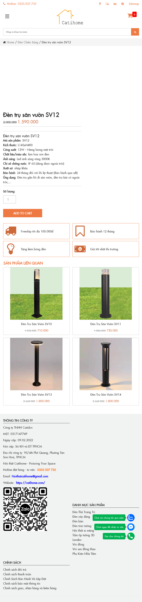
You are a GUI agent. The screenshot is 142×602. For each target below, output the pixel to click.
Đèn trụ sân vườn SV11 (105, 324)
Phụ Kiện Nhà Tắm (84, 553)
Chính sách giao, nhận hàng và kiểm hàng (29, 588)
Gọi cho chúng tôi (114, 536)
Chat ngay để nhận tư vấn (110, 526)
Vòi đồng (78, 544)
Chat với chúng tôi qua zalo (109, 517)
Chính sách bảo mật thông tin (21, 583)
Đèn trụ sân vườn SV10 (36, 324)
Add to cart (22, 213)
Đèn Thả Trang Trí (83, 512)
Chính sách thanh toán (17, 574)
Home (10, 42)
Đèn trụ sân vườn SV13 (36, 394)
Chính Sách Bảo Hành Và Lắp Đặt (24, 579)
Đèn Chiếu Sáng (28, 42)
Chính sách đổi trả (14, 569)
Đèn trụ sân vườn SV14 (105, 394)
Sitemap (134, 3)
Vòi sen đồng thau (83, 549)
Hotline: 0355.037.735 (21, 3)
